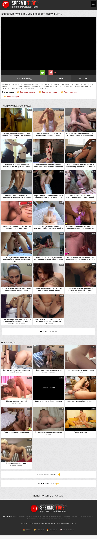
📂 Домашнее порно (48, 92)
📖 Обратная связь (67, 530)
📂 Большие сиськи (26, 92)
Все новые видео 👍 (49, 474)
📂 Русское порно (11, 97)
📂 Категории (39, 530)
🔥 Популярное (51, 530)
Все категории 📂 (48, 483)
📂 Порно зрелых (69, 92)
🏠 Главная (27, 530)
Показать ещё (48, 331)
